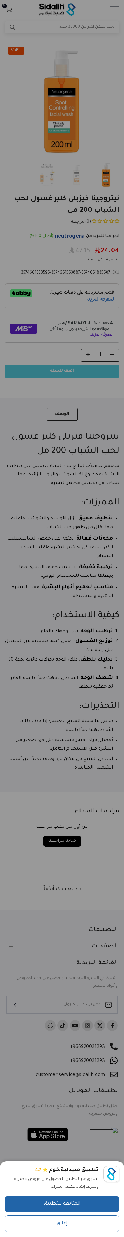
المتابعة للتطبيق (62, 1203)
